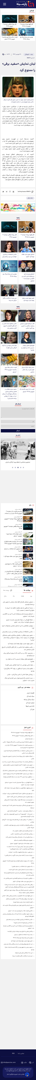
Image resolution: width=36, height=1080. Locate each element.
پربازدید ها (27, 590)
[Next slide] (32, 449)
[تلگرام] (6, 191)
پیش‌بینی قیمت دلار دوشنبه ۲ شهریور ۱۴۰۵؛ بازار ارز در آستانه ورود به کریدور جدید (13, 512)
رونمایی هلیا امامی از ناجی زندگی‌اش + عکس (20, 675)
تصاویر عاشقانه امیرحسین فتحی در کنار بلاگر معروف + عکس (17, 742)
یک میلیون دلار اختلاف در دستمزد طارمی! (13, 550)
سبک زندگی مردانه (29, 700)
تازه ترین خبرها (30, 706)
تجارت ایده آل (30, 703)
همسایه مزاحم (28, 739)
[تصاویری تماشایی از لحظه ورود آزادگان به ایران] (18, 449)
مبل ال (32, 709)
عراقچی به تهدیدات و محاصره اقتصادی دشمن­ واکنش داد (18, 878)
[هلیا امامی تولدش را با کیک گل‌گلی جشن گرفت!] (9, 337)
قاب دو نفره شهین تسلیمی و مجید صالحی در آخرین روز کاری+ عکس (27, 326)
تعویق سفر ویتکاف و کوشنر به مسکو (23, 840)
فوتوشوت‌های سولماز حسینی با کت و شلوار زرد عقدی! (27, 348)
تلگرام (25, 1063)
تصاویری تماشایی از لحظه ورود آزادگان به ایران (18, 462)
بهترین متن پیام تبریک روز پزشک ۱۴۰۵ (26, 38)
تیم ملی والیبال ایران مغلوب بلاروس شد (22, 831)
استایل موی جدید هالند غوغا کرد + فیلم (28, 255)
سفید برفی (30, 198)
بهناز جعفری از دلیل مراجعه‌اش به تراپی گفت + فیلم (19, 797)
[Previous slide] (3, 449)
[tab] (23, 467)
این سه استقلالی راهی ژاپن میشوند (23, 953)
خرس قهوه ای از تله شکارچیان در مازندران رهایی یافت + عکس (13, 573)
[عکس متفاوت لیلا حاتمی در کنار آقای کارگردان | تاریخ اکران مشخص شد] (9, 316)
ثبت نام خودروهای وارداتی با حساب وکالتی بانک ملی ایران (18, 944)
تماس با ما (21, 1053)
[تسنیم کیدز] (18, 208)
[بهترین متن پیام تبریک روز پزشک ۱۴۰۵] (26, 32)
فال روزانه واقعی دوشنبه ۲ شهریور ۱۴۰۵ (9, 25)
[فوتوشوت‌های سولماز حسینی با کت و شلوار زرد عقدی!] (26, 337)
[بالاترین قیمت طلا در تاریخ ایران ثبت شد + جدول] (28, 564)
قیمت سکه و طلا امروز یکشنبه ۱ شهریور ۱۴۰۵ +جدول (9, 38)
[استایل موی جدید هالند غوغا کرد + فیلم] (26, 246)
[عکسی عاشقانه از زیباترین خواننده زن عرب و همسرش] (9, 246)
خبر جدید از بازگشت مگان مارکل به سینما (10, 299)
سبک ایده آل (30, 696)
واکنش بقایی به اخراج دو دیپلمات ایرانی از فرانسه (20, 931)
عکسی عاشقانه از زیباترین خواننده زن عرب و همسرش (9, 255)
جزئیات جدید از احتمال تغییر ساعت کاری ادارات (20, 870)
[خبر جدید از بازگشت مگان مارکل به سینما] (9, 290)
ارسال (18, 431)
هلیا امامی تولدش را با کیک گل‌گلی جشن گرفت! (9, 347)
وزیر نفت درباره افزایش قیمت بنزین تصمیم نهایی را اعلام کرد (17, 771)
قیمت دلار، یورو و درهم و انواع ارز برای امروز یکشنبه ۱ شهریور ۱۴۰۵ (13, 542)
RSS (13, 1053)
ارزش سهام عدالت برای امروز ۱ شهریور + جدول (14, 535)
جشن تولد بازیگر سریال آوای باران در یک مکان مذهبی (28, 369)
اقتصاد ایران (30, 693)
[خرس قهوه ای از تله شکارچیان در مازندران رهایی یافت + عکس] (28, 572)
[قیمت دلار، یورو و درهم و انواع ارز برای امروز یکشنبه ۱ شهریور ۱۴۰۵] (28, 542)
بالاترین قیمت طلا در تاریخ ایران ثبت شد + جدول (13, 565)
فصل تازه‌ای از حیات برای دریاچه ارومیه (22, 902)
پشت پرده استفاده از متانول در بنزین (23, 935)
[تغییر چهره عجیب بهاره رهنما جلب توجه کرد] (26, 290)
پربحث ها (6, 590)
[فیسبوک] (10, 191)
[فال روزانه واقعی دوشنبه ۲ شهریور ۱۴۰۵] (10, 19)
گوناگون (32, 11)
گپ (33, 1063)
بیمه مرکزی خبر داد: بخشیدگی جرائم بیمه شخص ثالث (19, 837)
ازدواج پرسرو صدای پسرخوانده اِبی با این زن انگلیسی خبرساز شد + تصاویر (28, 277)
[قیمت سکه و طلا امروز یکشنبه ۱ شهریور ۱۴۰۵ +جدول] (10, 32)
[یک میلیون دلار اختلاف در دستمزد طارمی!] (28, 549)
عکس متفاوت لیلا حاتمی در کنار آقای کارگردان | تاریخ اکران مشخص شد (9, 326)
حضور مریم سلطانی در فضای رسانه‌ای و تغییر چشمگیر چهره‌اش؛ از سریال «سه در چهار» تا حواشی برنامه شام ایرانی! (9, 394)
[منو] (4, 4)
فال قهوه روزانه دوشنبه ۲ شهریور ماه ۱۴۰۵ (26, 25)
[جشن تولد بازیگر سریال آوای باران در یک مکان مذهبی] (26, 359)
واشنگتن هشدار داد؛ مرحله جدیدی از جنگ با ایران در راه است (17, 762)
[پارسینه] (24, 4)
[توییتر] (3, 191)
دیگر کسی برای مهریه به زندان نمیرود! (23, 923)
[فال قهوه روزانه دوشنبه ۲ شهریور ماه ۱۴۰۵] (26, 19)
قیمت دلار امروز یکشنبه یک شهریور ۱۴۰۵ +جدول (27, 390)
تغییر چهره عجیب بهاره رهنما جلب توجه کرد (28, 299)
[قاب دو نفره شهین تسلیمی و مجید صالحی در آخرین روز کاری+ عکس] (26, 316)
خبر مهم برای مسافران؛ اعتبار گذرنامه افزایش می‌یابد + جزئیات (17, 794)
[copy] (33, 192)
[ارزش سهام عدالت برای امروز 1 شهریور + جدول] (28, 534)
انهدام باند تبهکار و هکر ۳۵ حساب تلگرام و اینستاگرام (19, 899)
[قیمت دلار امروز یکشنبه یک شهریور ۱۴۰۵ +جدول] (26, 381)
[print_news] (13, 191)
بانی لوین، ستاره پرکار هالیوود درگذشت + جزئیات (20, 852)
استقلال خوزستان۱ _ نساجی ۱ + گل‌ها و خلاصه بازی (19, 811)
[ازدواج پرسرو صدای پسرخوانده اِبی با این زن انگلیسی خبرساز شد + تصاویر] (26, 266)
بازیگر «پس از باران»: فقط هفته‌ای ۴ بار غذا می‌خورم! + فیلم (17, 774)
